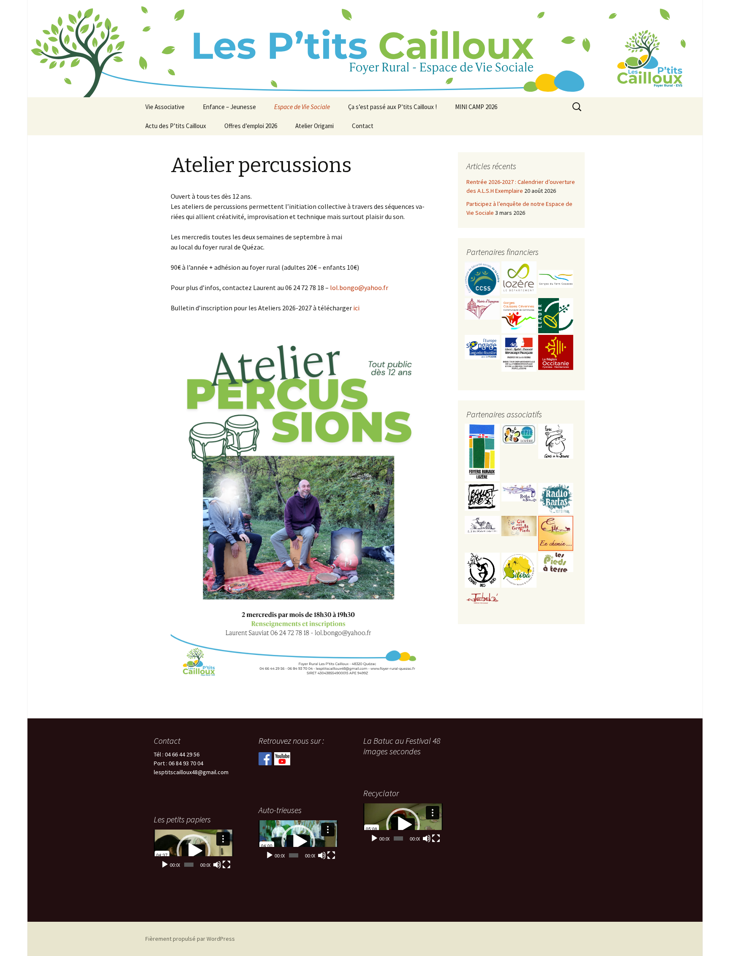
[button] (403, 825)
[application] (403, 825)
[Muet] (426, 838)
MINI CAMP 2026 (476, 107)
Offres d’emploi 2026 (250, 126)
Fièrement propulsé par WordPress (190, 938)
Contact (362, 126)
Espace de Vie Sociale (302, 107)
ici (356, 308)
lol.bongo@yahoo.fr (359, 287)
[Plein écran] (436, 838)
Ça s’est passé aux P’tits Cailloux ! (392, 107)
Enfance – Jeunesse (229, 107)
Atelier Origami (314, 126)
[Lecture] (374, 838)
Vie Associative (165, 107)
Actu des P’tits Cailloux (175, 126)
